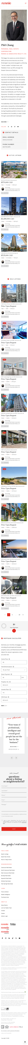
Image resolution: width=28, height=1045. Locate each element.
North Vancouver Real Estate (8, 870)
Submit (14, 829)
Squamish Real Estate (6, 878)
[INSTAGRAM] (6, 938)
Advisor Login (4, 916)
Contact (3, 910)
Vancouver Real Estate (6, 867)
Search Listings (4, 854)
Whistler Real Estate (6, 881)
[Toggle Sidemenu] (26, 3)
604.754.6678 (6, 147)
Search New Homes (5, 856)
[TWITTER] (8, 126)
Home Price (4, 659)
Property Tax (5, 682)
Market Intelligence (5, 894)
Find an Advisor (5, 891)
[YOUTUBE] (18, 126)
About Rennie (4, 905)
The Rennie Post (5, 897)
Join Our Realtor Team (6, 908)
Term (6, 666)
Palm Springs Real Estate (7, 883)
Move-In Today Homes (6, 859)
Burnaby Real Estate (6, 875)
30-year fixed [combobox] (6, 670)
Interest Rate (5, 689)
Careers (3, 913)
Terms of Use (9, 1019)
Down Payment (5, 674)
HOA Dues (4, 697)
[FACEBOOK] (15, 126)
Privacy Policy (4, 1019)
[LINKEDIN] (11, 126)
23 (19, 615)
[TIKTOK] (12, 938)
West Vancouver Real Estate (7, 873)
